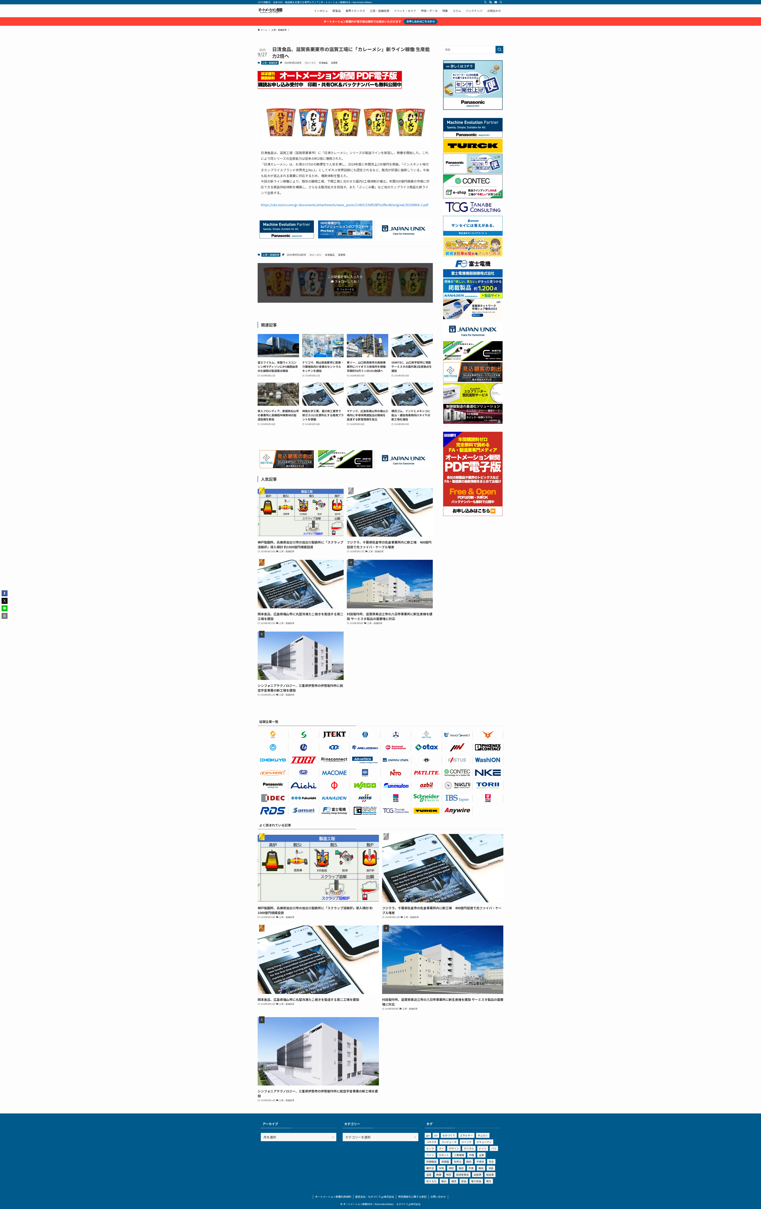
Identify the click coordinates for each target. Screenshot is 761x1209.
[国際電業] (365, 811)
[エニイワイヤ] (457, 811)
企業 (481, 1155)
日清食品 (323, 62)
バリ (493, 1148)
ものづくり (448, 1135)
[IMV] (457, 747)
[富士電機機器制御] (473, 276)
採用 (441, 1168)
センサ (430, 1148)
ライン (430, 1155)
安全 (491, 1161)
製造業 (490, 1174)
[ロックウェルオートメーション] (395, 747)
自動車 (477, 1174)
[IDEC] (273, 798)
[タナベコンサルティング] (395, 811)
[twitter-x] (485, 2)
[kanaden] (473, 297)
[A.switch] (473, 402)
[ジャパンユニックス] (395, 760)
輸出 (443, 1181)
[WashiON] (488, 760)
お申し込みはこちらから (420, 21)
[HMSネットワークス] (365, 798)
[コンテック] (473, 197)
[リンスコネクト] (334, 760)
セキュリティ (484, 1142)
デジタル (469, 1148)
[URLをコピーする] (5, 616)
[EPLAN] (488, 798)
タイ (441, 1148)
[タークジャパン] (473, 151)
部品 (463, 1181)
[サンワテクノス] (303, 735)
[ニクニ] (457, 785)
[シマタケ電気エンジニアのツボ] (473, 255)
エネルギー (466, 1135)
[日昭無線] (334, 747)
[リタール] (395, 798)
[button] (5, 593)
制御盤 (445, 1161)
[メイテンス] (287, 466)
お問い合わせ (438, 1196)
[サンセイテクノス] (473, 234)
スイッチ (466, 1142)
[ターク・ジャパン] (426, 811)
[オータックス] (426, 747)
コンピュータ (449, 1142)
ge (427, 1135)
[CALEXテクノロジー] (273, 735)
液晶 (490, 1168)
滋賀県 (334, 62)
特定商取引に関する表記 (412, 1196)
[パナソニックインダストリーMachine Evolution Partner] (287, 237)
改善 (471, 1168)
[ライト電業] (303, 747)
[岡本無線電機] (488, 735)
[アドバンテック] (365, 760)
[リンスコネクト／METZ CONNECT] (345, 466)
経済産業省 (462, 1174)
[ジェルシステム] (365, 735)
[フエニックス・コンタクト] (488, 747)
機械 (481, 1168)
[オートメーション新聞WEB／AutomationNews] (270, 11)
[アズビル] (426, 785)
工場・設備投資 (269, 62)
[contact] (495, 2)
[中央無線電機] (303, 773)
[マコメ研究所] (334, 773)
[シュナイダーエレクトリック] (426, 798)
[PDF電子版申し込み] (330, 87)
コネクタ (431, 1142)
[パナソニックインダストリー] (273, 785)
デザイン (454, 1148)
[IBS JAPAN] (457, 798)
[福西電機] (303, 798)
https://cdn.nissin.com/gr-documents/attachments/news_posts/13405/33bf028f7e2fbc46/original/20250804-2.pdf (344, 204)
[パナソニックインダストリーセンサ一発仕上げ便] (473, 109)
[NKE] (488, 773)
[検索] (500, 2)
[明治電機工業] (365, 747)
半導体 (480, 1161)
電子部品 (476, 1181)
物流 (448, 1174)
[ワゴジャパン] (365, 785)
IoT (436, 1135)
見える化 (431, 1181)
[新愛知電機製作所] (303, 785)
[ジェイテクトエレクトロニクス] (334, 735)
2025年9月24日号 (292, 62)
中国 (471, 1155)
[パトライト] (426, 773)
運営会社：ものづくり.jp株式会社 (374, 1196)
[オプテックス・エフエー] (457, 760)
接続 (451, 1168)
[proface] (345, 237)
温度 (428, 1174)
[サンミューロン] (395, 785)
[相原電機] (273, 773)
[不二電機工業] (273, 747)
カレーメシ (310, 62)
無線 (438, 1174)
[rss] (490, 2)
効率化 (458, 1161)
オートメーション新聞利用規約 (333, 1196)
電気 (488, 1181)
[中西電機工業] (334, 785)
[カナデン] (334, 798)
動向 (468, 1161)
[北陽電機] (273, 760)
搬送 (461, 1168)
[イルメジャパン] (426, 760)
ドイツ (483, 1148)
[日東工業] (395, 773)
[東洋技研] (303, 760)
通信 (453, 1181)
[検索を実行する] (499, 49)
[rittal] (473, 422)
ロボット (444, 1155)
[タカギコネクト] (457, 735)
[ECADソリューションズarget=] (365, 773)
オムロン (483, 1135)
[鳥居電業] (488, 785)
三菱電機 (459, 1155)
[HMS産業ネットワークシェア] (473, 318)
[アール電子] (273, 811)
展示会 (430, 1168)
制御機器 (431, 1161)
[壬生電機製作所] (395, 735)
